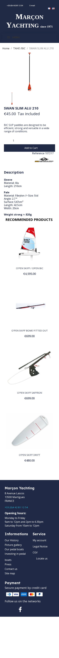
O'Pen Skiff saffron (29, 392)
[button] (29, 148)
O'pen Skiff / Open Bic (29, 268)
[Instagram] (31, 609)
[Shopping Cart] (57, 4)
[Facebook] (20, 609)
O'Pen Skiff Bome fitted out (29, 330)
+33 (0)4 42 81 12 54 (16, 507)
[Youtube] (42, 609)
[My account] (49, 4)
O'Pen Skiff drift (29, 454)
